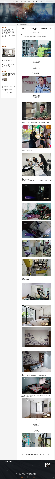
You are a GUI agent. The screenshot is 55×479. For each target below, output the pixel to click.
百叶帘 (11, 60)
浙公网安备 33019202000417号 (32, 474)
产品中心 (21, 1)
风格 (2, 64)
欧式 (11, 64)
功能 (2, 66)
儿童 (8, 65)
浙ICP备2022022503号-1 (24, 474)
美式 (6, 65)
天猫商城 (39, 465)
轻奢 (6, 64)
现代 (4, 64)
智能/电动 (9, 66)
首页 (13, 1)
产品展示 (12, 465)
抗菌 (4, 66)
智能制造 (6, 470)
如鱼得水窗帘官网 (22, 24)
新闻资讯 (29, 1)
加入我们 (37, 1)
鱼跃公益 (28, 465)
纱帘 (6, 60)
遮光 (6, 66)
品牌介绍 (6, 465)
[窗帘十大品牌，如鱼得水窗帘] (6, 1)
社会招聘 (33, 465)
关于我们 (17, 1)
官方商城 (41, 1)
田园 (4, 65)
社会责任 (33, 1)
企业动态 (29, 24)
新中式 (9, 64)
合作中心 (25, 1)
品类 (2, 60)
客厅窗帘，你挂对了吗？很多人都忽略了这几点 (8, 92)
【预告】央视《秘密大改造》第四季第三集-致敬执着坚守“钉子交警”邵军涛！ (33, 454)
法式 (13, 64)
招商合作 (17, 465)
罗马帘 (9, 60)
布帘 (4, 60)
